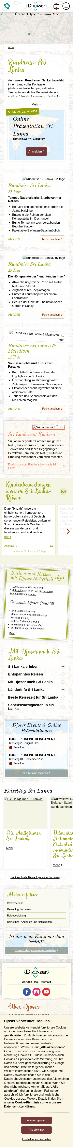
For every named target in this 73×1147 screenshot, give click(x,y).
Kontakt (46, 981)
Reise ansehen (51, 239)
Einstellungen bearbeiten (36, 1139)
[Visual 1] (29, 34)
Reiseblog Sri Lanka (19, 909)
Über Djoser (23, 1007)
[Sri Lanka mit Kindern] (36, 427)
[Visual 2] (36, 34)
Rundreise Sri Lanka (34, 193)
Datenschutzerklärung (19, 1106)
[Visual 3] (43, 34)
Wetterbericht (15, 903)
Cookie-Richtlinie (27, 1102)
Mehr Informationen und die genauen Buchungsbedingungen (31, 592)
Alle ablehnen (36, 1129)
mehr (7, 536)
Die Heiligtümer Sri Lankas (23, 836)
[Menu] (66, 6)
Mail (36, 981)
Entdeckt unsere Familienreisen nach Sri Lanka (32, 466)
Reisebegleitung (16, 915)
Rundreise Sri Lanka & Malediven (32, 355)
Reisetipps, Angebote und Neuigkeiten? (30, 921)
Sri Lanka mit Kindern (31, 434)
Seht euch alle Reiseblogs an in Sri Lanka (35, 877)
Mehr (35, 104)
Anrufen (27, 981)
